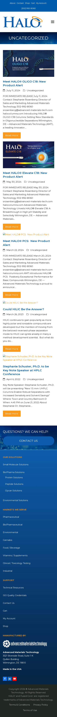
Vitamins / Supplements (15, 555)
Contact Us (8, 603)
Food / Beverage (11, 547)
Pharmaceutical (11, 517)
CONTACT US (28, 440)
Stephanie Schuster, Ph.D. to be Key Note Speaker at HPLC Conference (26, 370)
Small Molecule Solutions (15, 464)
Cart (5, 610)
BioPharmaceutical (12, 524)
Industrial (7, 571)
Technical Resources (13, 587)
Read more (11, 135)
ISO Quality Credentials (14, 595)
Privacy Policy (40, 704)
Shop (5, 626)
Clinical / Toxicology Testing (16, 563)
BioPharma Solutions (13, 472)
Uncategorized (35, 90)
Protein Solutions (14, 477)
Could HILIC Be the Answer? (23, 309)
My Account (9, 618)
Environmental (10, 532)
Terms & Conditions (19, 704)
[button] (52, 22)
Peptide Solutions (14, 484)
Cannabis (7, 540)
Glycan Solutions (13, 490)
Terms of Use (30, 710)
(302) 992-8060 (28, 8)
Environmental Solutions (15, 500)
